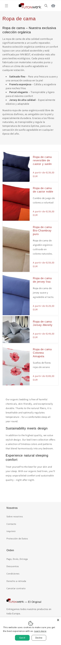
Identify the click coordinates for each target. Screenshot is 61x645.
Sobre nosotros (15, 516)
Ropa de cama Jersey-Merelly (42, 323)
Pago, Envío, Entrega (17, 559)
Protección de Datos (17, 538)
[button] (6, 5)
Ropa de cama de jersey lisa (42, 280)
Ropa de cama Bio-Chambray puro (42, 231)
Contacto (11, 523)
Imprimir (11, 531)
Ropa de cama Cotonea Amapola (42, 353)
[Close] (58, 620)
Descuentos (13, 566)
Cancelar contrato (16, 588)
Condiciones (13, 573)
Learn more (40, 631)
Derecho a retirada (16, 581)
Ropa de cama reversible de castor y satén (42, 160)
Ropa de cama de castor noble (43, 190)
